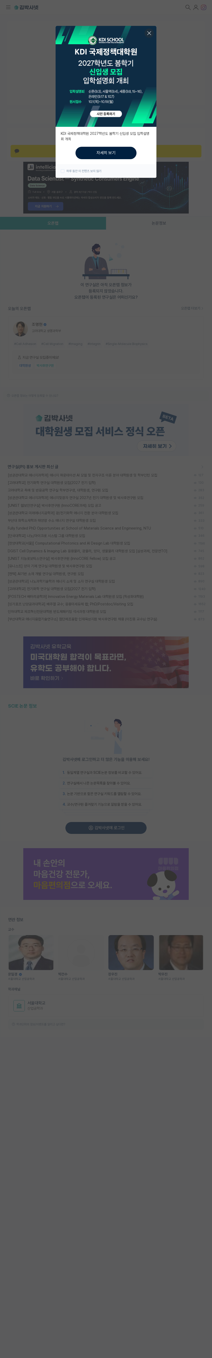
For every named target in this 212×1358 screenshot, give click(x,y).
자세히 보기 (106, 152)
